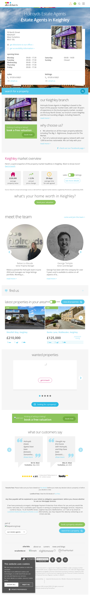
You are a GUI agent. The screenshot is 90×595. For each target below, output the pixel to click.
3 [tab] (45, 396)
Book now (28, 134)
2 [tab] (42, 396)
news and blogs (58, 546)
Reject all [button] (26, 585)
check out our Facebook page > (72, 148)
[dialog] (18, 576)
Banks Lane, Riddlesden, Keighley (62, 332)
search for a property (70, 530)
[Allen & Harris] (11, 4)
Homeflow (51, 588)
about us (37, 546)
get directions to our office (20, 44)
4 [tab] (47, 396)
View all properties (71, 302)
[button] (18, 589)
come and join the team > (74, 217)
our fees (57, 494)
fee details (43, 488)
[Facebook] (52, 559)
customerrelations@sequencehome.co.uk (22, 512)
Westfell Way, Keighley (17, 332)
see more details (72, 180)
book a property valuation (72, 524)
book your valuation (45, 202)
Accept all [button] (11, 585)
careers (46, 546)
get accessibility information (21, 48)
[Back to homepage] (83, 3)
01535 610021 (15, 77)
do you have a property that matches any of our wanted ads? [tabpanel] (45, 374)
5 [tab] (50, 396)
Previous (9, 252)
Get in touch (10, 166)
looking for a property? (46, 404)
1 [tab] (39, 396)
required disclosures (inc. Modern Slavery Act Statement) (63, 579)
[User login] (70, 3)
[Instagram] (65, 559)
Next (80, 252)
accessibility (39, 579)
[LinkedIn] (59, 559)
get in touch (45, 380)
